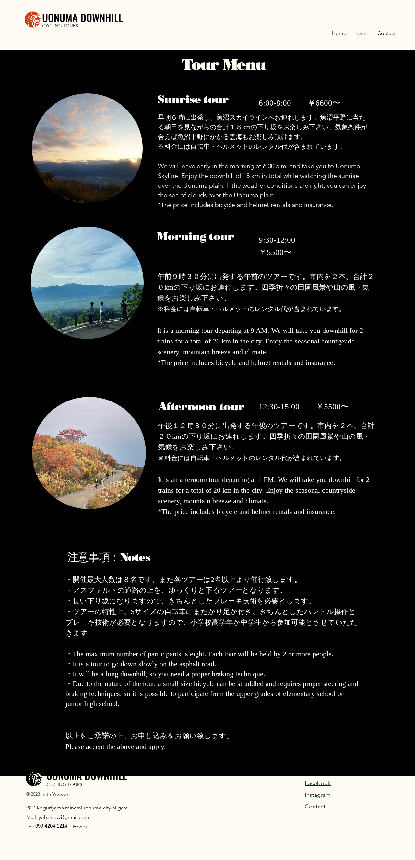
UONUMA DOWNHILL (82, 17)
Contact (315, 806)
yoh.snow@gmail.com (64, 817)
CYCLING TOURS (60, 26)
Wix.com (61, 794)
